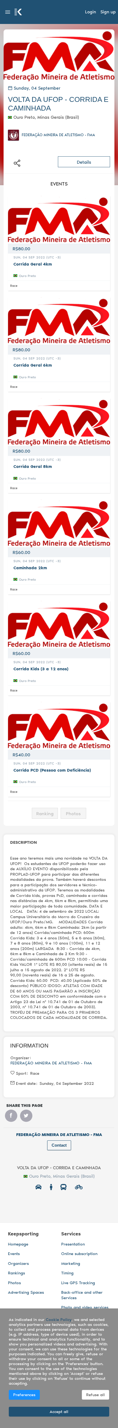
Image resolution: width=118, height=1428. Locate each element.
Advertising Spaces (26, 1292)
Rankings (16, 1273)
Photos (14, 1282)
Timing (67, 1273)
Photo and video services (84, 1307)
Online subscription (79, 1253)
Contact (59, 1145)
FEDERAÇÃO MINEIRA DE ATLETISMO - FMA (58, 134)
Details (84, 162)
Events (14, 1253)
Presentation (73, 1244)
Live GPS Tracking (78, 1282)
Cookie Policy (59, 1319)
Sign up (108, 11)
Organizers (18, 1263)
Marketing (70, 1263)
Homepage (18, 1244)
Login (90, 11)
